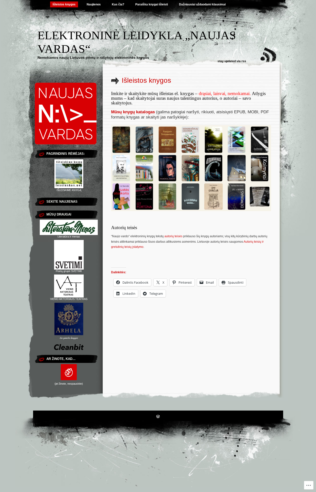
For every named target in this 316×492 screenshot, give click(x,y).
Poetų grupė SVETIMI (69, 271)
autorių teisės (173, 236)
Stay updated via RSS (231, 61)
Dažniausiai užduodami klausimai (202, 4)
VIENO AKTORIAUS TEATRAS (68, 298)
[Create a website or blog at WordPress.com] (158, 416)
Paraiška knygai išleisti (151, 4)
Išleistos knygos (64, 4)
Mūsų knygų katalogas (133, 111)
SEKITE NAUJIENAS (62, 201)
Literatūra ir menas (69, 236)
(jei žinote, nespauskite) (69, 383)
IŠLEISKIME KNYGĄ (69, 190)
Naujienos (94, 4)
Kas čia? (118, 4)
